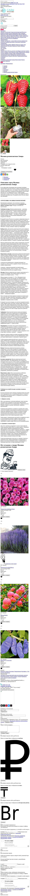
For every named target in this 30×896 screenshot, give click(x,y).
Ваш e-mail (3, 710)
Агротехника (6, 178)
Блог (21, 3)
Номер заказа (4, 718)
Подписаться (4, 711)
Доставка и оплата (5, 3)
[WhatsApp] (7, 174)
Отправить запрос (5, 733)
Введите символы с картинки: (8, 866)
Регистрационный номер (6, 715)
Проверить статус (9, 722)
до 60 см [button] (3, 510)
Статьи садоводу (14, 676)
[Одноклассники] (3, 174)
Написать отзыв (21, 469)
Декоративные (17, 671)
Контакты (12, 3)
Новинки (3, 671)
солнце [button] (6, 510)
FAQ (23, 3)
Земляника (7, 672)
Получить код (4, 848)
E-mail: (2, 864)
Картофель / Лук (25, 671)
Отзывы (6, 179)
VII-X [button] (8, 568)
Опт (19, 3)
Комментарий (4, 731)
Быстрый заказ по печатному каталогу (19, 675)
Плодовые (11, 671)
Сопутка (3, 672)
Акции (19, 676)
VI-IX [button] (9, 510)
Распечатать (3, 74)
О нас (16, 3)
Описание (5, 177)
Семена (7, 671)
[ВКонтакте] (1, 174)
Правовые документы (6, 686)
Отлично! (3, 780)
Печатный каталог (5, 676)
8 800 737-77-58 (14, 2)
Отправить (3, 869)
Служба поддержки (11, 677)
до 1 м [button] (2, 568)
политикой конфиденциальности (11, 834)
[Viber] (5, 174)
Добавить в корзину (5, 516)
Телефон (3, 831)
